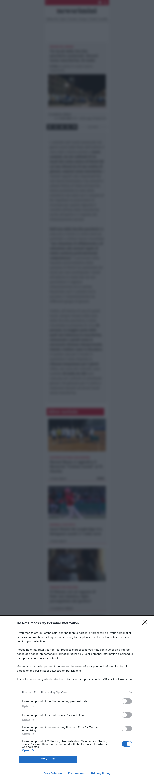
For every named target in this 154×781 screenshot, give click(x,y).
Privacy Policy (100, 773)
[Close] (146, 623)
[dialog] (77, 698)
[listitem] (77, 692)
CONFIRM (48, 759)
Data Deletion (53, 773)
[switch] (127, 701)
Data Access (76, 773)
